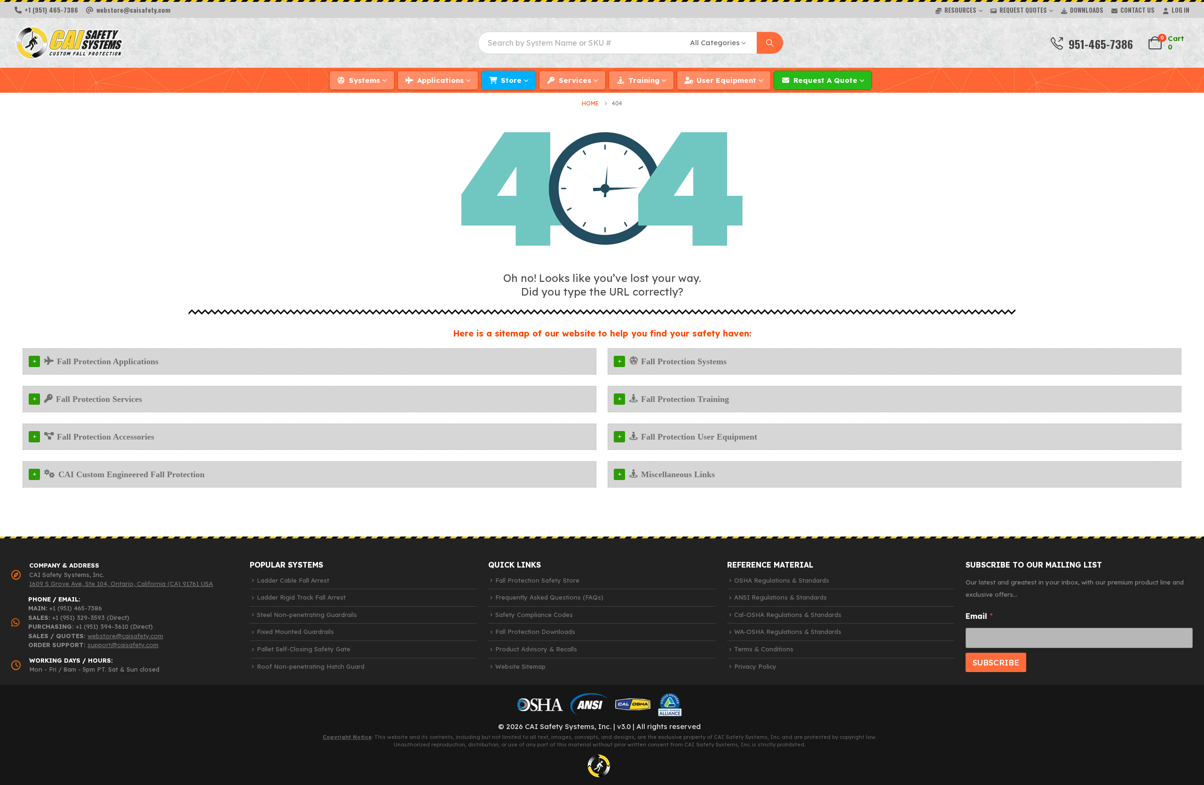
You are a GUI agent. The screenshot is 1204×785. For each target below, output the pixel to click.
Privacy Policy (755, 666)
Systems (364, 80)
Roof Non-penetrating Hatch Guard (310, 666)
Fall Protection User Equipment (699, 436)
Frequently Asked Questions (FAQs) (549, 597)
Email (979, 616)
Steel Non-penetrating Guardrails (307, 614)
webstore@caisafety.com (125, 636)
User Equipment (726, 80)
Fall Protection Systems (684, 361)
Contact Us (1137, 10)
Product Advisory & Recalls (536, 649)
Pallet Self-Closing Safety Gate (303, 649)
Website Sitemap (520, 666)
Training (643, 80)
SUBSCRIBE (996, 662)
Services (575, 80)
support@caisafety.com (122, 645)
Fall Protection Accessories (105, 436)
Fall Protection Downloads (535, 631)
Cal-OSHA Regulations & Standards (787, 614)
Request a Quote (825, 80)
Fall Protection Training (685, 399)
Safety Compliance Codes (534, 614)
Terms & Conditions (763, 649)
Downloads (1086, 10)
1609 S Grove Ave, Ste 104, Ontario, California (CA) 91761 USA (121, 583)
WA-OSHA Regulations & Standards (787, 631)
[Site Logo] (69, 43)
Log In (1180, 10)
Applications (440, 80)
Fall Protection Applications (107, 361)
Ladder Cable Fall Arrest (293, 580)
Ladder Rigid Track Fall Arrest (301, 597)
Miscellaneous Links (678, 474)
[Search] (770, 43)
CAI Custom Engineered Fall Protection (131, 474)
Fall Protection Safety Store (537, 580)
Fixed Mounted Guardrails (295, 631)
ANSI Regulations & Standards (780, 597)
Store (511, 80)
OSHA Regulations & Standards (781, 580)
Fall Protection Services (99, 399)
